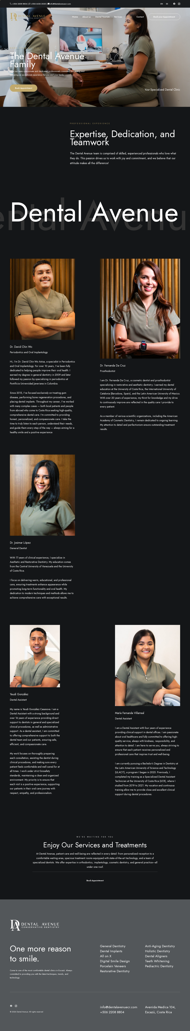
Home (75, 16)
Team (129, 16)
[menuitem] (161, 4)
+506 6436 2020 (38, 4)
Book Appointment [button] (23, 88)
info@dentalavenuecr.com (60, 4)
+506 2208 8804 (19, 4)
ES (167, 4)
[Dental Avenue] (27, 17)
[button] (174, 4)
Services (118, 16)
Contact (140, 16)
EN (162, 4)
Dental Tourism (102, 16)
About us (86, 16)
